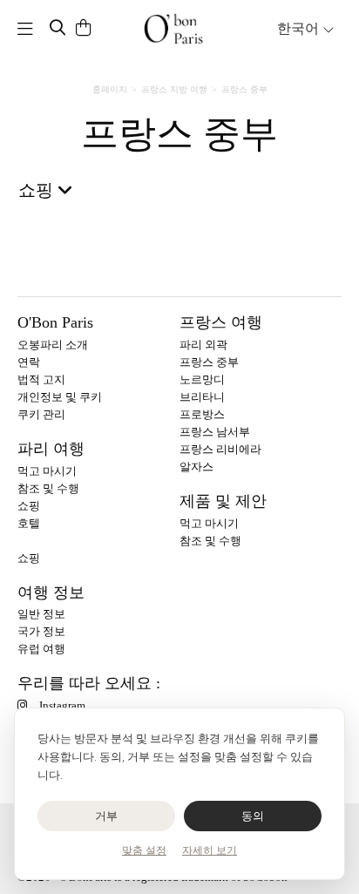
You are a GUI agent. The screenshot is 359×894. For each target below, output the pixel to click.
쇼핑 (28, 505)
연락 (28, 362)
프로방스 (202, 414)
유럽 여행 (41, 648)
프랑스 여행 (221, 322)
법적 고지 (41, 379)
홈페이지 (109, 89)
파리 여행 (51, 448)
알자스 (196, 466)
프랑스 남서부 (215, 431)
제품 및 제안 (223, 501)
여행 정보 (51, 592)
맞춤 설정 (144, 850)
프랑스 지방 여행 (174, 89)
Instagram (62, 705)
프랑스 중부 (209, 362)
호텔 (28, 523)
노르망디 (202, 379)
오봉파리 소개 (52, 344)
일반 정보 (41, 613)
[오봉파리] (173, 28)
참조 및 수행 (48, 488)
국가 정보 (41, 631)
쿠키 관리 (41, 414)
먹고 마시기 (47, 470)
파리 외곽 (203, 344)
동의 (253, 816)
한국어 (299, 28)
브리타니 (202, 396)
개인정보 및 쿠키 (59, 396)
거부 (107, 816)
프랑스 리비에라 (220, 449)
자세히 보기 (209, 850)
